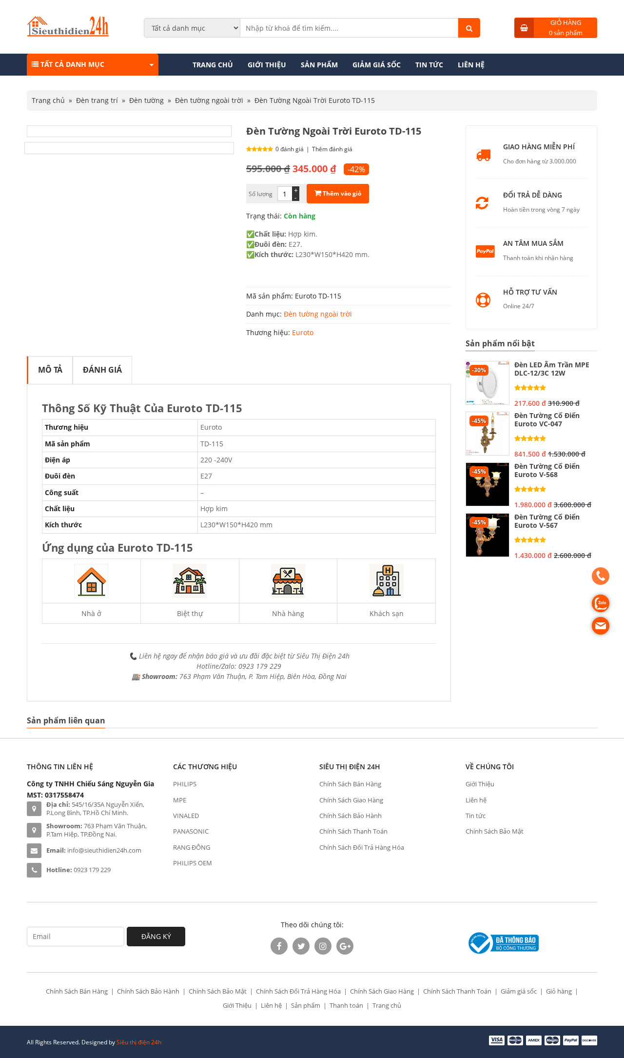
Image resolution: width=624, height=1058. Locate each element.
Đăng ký (156, 936)
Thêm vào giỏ (341, 193)
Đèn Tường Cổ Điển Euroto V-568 (547, 470)
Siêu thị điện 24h (139, 1042)
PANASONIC (191, 831)
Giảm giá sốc (376, 64)
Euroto (302, 332)
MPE (179, 800)
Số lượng (261, 194)
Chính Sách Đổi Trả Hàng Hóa (361, 847)
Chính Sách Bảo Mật (495, 831)
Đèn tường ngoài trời (209, 100)
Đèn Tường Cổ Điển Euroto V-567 (547, 521)
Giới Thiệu (267, 64)
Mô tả (50, 369)
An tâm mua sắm (533, 244)
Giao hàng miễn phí (539, 147)
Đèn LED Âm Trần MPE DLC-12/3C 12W (551, 369)
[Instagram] (323, 946)
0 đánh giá (289, 149)
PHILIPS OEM (192, 862)
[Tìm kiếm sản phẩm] (469, 28)
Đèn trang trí (97, 100)
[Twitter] (301, 946)
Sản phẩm (319, 64)
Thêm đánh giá (332, 149)
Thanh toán (346, 1005)
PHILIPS (184, 783)
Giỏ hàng (559, 991)
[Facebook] (279, 946)
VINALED (186, 815)
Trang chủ (213, 64)
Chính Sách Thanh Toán (353, 831)
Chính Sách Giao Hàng (351, 800)
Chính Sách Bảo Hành (350, 815)
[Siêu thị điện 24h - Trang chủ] (68, 34)
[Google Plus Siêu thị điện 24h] (344, 946)
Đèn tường (146, 100)
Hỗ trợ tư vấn (530, 292)
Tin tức (429, 64)
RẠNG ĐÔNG (191, 847)
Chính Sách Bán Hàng (350, 783)
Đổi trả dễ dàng (532, 195)
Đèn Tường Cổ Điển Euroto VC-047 (547, 420)
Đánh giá (102, 369)
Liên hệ (471, 64)
